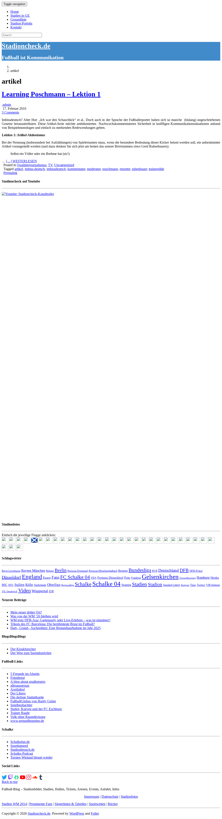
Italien (19, 585)
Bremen (123, 570)
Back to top (10, 782)
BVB (154, 570)
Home (14, 11)
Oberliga (53, 585)
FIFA (93, 577)
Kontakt (15, 27)
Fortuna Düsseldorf (110, 577)
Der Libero (18, 693)
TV (50, 165)
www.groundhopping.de (27, 721)
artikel (19, 169)
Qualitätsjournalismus (31, 165)
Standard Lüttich (171, 585)
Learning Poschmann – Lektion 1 (51, 94)
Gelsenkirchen (160, 576)
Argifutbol (17, 689)
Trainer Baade (20, 713)
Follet (95, 813)
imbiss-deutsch (35, 169)
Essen (47, 577)
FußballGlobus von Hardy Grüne (33, 701)
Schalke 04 (106, 583)
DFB (184, 570)
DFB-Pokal (195, 570)
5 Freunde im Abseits (24, 674)
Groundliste (18, 19)
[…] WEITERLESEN (21, 161)
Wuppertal (40, 591)
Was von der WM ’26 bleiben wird (34, 616)
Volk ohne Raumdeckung (27, 717)
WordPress (76, 813)
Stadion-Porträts (21, 23)
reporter (125, 169)
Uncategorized (64, 165)
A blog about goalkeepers (27, 681)
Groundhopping (188, 578)
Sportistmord (19, 746)
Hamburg (203, 577)
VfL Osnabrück (9, 591)
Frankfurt (136, 577)
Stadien (139, 584)
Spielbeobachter (21, 705)
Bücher (113, 804)
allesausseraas (19, 685)
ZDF (51, 591)
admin (6, 104)
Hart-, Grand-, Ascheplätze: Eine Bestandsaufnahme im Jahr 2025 (55, 628)
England (32, 577)
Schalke (83, 584)
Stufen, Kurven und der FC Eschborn (36, 709)
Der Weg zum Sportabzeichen (30, 653)
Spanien (126, 585)
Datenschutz (109, 796)
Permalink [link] (10, 173)
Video (24, 590)
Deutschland (168, 570)
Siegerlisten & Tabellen (71, 804)
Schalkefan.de (20, 742)
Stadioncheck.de (26, 46)
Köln (29, 585)
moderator (94, 169)
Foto (127, 577)
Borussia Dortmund (77, 570)
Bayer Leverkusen (11, 570)
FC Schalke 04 (75, 577)
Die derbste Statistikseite (27, 697)
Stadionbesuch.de (22, 749)
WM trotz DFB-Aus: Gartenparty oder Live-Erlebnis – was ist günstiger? (60, 620)
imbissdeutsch (56, 169)
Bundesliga (140, 570)
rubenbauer (139, 169)
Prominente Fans (40, 804)
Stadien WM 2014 (14, 804)
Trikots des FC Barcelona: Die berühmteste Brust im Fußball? (52, 624)
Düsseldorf (11, 577)
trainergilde (156, 169)
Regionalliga (67, 585)
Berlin (61, 570)
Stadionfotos (129, 796)
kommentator (76, 169)
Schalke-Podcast (21, 753)
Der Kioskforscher (23, 649)
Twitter (201, 585)
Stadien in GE (20, 15)
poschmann (110, 169)
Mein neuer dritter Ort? (26, 612)
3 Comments (10, 112)
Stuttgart (185, 585)
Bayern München (33, 570)
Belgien (50, 570)
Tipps (193, 585)
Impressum (91, 796)
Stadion (155, 584)
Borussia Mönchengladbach (103, 570)
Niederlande (40, 585)
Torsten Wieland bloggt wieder (31, 757)
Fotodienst (17, 678)
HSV (11, 585)
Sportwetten (97, 804)
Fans (55, 577)
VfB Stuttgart (213, 585)
